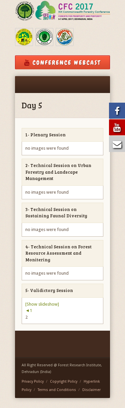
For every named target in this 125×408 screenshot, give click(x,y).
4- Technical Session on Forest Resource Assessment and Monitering (58, 253)
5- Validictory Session (49, 290)
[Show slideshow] (42, 304)
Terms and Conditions (57, 390)
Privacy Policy (33, 381)
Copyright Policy (63, 381)
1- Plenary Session (45, 135)
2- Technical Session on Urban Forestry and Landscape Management (58, 171)
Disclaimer (91, 390)
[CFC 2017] (62, 10)
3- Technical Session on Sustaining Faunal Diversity (56, 212)
